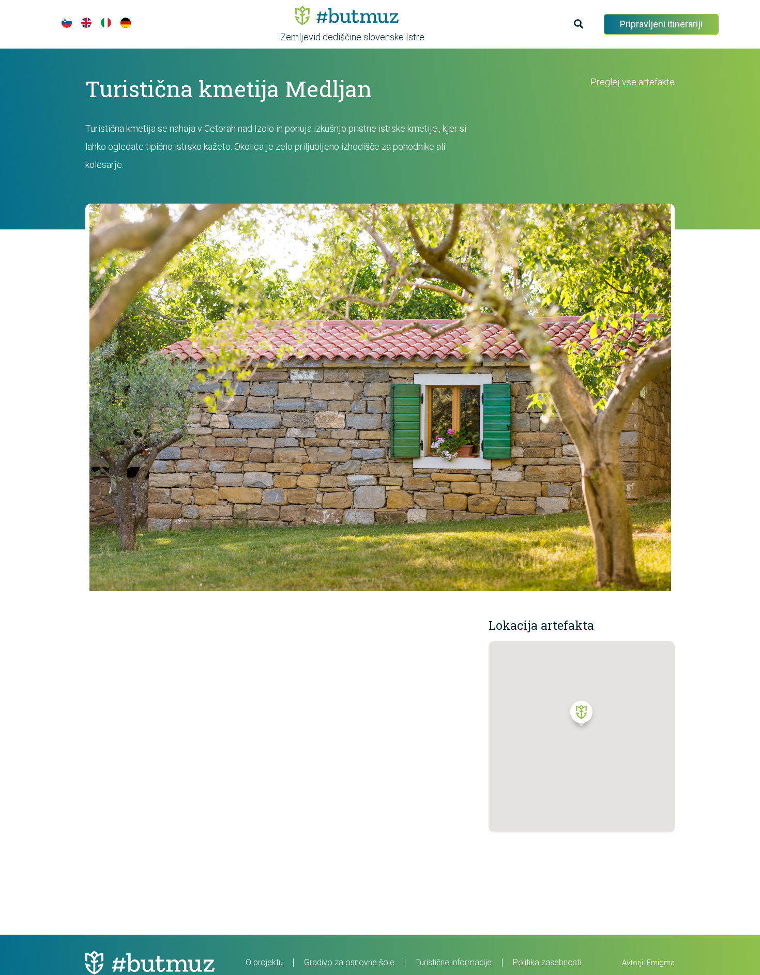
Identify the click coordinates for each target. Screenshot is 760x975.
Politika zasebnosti (547, 962)
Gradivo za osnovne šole (349, 962)
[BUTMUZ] (347, 15)
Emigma (661, 962)
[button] (581, 716)
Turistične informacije (454, 962)
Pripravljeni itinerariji (661, 24)
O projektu (264, 962)
